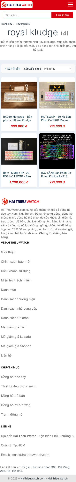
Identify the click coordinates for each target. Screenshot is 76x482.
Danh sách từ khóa (15, 318)
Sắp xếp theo (32, 68)
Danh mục (8, 290)
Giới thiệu (8, 252)
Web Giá (5, 471)
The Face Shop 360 (44, 467)
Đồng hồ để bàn (13, 396)
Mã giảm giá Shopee (16, 346)
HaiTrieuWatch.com (32, 478)
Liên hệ (6, 355)
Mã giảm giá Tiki (13, 327)
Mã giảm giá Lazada (16, 337)
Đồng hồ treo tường (15, 405)
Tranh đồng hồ (11, 414)
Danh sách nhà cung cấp (19, 308)
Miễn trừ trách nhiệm (16, 280)
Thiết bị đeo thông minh (18, 386)
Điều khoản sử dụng (15, 271)
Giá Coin (17, 471)
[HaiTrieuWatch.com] (23, 5)
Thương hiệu (23, 23)
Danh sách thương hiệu (18, 299)
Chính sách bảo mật (15, 261)
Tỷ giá (26, 467)
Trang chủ (6, 23)
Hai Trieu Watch (58, 478)
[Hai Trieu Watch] (20, 201)
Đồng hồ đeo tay (13, 377)
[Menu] (70, 4)
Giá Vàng (63, 467)
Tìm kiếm (62, 15)
